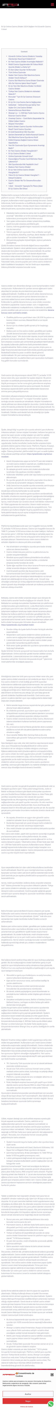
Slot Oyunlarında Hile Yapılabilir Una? (23, 164)
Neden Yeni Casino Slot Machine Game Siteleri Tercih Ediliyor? (24, 76)
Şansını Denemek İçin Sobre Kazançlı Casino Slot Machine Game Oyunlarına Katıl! (26, 136)
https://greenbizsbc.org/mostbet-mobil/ (17, 625)
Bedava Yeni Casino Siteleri (19, 167)
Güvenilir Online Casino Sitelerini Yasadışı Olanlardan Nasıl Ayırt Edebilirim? (25, 57)
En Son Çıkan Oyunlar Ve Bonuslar (22, 69)
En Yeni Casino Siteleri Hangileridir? (23, 151)
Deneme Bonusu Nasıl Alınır (19, 110)
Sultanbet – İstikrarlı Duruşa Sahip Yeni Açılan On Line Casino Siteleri (24, 106)
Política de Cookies (26, 1407)
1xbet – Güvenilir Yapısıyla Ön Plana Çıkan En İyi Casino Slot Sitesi (25, 187)
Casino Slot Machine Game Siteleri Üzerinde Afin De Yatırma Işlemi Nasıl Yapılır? (26, 82)
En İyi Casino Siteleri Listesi (19, 153)
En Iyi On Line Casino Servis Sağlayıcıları (24, 102)
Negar (28, 1401)
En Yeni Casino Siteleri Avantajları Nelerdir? (25, 61)
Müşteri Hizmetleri (15, 123)
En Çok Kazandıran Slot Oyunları (21, 132)
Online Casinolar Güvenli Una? (20, 156)
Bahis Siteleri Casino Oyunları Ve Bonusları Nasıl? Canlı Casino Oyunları (25, 128)
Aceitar (28, 1394)
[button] (52, 1374)
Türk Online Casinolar (17, 72)
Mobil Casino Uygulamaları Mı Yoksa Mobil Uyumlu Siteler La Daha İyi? (25, 65)
